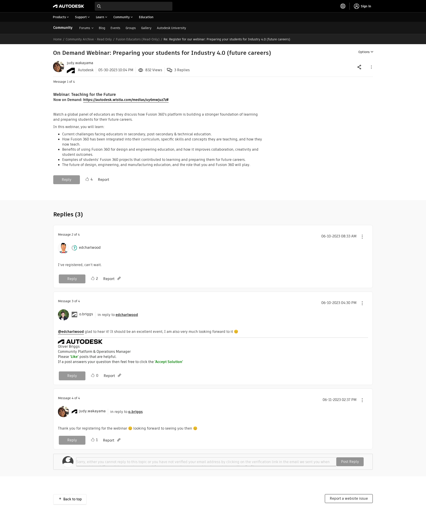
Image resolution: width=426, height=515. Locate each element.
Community (63, 27)
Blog (102, 28)
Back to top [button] (72, 499)
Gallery (146, 28)
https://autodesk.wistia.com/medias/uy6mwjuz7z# (126, 99)
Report (103, 179)
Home (57, 39)
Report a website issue (349, 498)
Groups (131, 28)
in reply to (118, 314)
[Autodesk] (68, 6)
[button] (371, 67)
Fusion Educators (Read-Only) (138, 39)
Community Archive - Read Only (89, 39)
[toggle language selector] (343, 6)
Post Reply (350, 461)
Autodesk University (171, 28)
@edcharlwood (71, 331)
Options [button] (364, 52)
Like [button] (87, 179)
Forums (84, 28)
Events (115, 28)
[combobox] (133, 6)
